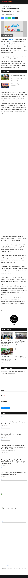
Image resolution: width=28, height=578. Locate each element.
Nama (3, 390)
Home (3, 6)
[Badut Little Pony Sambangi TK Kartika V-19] (21, 351)
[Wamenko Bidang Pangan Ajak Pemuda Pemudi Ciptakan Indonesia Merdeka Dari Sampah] (5, 77)
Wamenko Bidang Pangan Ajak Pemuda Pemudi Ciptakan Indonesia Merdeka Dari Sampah (18, 77)
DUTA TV (10, 39)
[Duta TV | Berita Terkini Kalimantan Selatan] (7, 2)
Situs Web (4, 401)
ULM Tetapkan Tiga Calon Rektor (18, 83)
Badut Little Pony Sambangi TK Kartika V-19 (20, 358)
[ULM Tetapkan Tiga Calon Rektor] (5, 85)
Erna (3, 14)
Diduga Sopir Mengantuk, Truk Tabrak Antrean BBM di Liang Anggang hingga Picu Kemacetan (13, 461)
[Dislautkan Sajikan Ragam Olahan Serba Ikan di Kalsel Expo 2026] (5, 468)
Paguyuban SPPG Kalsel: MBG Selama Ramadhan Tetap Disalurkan (7, 342)
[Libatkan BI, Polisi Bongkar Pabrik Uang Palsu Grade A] (5, 417)
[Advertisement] (14, 175)
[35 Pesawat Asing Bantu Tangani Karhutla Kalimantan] (5, 428)
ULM (8, 43)
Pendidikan (8, 6)
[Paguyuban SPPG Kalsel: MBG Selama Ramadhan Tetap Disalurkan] (7, 335)
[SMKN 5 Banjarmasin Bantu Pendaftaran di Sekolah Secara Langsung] (21, 335)
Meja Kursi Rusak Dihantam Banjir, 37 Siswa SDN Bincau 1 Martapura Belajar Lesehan (6, 359)
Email (3, 396)
